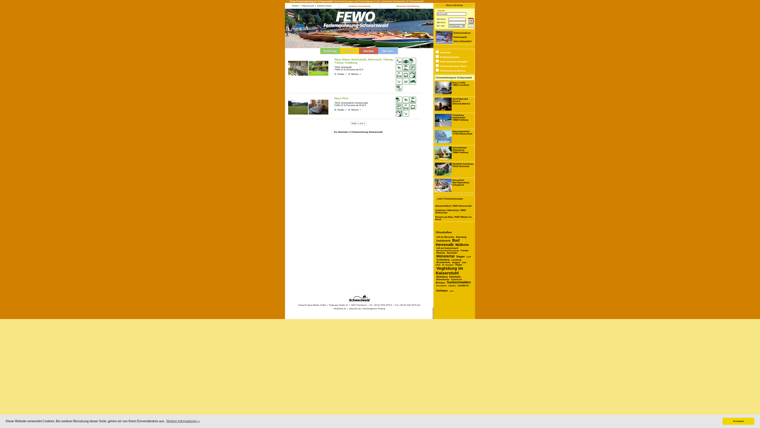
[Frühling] (330, 55)
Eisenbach (441, 286)
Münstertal (445, 256)
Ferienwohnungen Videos (453, 66)
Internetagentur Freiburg (374, 309)
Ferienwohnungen (449, 57)
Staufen (452, 286)
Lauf (468, 257)
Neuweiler (452, 253)
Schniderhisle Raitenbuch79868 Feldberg (460, 150)
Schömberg (442, 259)
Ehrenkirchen (443, 262)
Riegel (458, 265)
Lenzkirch (463, 285)
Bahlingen (442, 290)
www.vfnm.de (355, 309)
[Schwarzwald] (359, 301)
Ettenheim (455, 276)
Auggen (456, 262)
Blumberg (441, 276)
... (451, 289)
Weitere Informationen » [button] (183, 421)
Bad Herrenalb (448, 242)
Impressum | (308, 6)
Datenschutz (324, 6)
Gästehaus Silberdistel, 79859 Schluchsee (450, 211)
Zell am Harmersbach (447, 248)
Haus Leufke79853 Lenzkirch (460, 83)
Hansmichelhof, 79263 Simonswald (453, 206)
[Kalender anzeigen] (471, 23)
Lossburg (456, 260)
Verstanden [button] (738, 421)
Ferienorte (445, 52)
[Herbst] (368, 55)
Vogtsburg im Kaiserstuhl (449, 270)
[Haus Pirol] (298, 116)
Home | (296, 6)
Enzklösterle (443, 240)
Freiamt (464, 250)
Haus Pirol (341, 98)
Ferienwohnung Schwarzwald (367, 132)
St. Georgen (448, 265)
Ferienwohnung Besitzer (453, 71)
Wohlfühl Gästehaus (463, 165)
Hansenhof (461, 182)
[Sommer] (349, 55)
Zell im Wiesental (445, 237)
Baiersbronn (442, 279)
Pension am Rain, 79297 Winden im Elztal (453, 218)
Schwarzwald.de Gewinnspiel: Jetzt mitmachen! (462, 37)
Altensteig (461, 237)
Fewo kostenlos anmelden (453, 61)
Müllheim (462, 244)
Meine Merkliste (454, 5)
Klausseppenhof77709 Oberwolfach (462, 132)
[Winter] (388, 55)
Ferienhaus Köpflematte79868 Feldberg (460, 117)
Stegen (460, 256)
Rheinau (440, 253)
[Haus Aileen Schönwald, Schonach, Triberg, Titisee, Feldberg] (298, 77)
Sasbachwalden (459, 282)
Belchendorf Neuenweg (447, 250)
